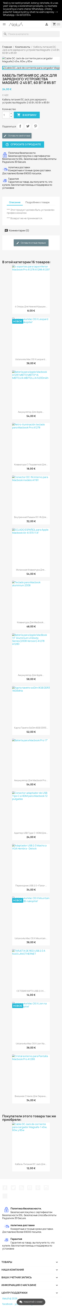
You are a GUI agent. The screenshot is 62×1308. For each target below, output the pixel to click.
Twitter (13, 1187)
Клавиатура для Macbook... (31, 622)
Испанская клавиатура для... (31, 569)
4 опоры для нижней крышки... (31, 306)
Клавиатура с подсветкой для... (31, 464)
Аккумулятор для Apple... (31, 411)
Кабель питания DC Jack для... (31, 1164)
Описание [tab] (14, 202)
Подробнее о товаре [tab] (37, 202)
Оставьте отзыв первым (33, 242)
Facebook (5, 1187)
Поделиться (20, 126)
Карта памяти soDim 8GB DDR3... (31, 727)
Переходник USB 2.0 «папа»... (31, 885)
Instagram (46, 1187)
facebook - (8, 1304)
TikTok (5, 1196)
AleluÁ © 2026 (9, 1298)
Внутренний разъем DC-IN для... (31, 517)
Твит (28, 126)
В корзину (27, 115)
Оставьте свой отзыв (19, 135)
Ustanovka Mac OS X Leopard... (31, 359)
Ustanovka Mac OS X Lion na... (31, 1043)
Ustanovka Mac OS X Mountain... (31, 938)
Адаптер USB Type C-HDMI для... (31, 833)
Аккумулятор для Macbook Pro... (31, 780)
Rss (21, 1187)
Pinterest (36, 126)
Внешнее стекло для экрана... (31, 1096)
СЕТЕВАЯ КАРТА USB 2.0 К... (31, 990)
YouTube (29, 1187)
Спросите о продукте (23, 145)
